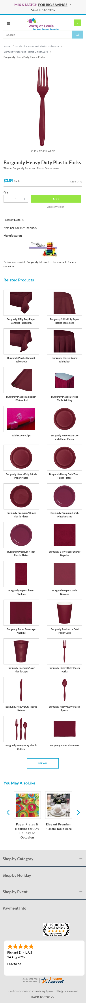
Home (7, 46)
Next (78, 812)
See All (43, 763)
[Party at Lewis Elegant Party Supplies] (43, 22)
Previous (8, 812)
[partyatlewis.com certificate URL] (43, 980)
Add (56, 199)
